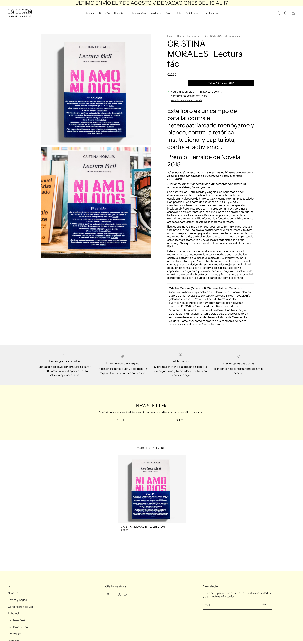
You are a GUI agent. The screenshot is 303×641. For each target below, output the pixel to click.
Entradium (14, 633)
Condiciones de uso (20, 606)
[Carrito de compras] (293, 13)
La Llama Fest (16, 620)
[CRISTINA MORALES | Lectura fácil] (152, 489)
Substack (14, 613)
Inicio (170, 35)
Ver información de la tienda (186, 99)
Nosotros (13, 593)
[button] (89, 13)
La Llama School (18, 627)
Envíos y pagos (17, 600)
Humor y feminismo (188, 35)
